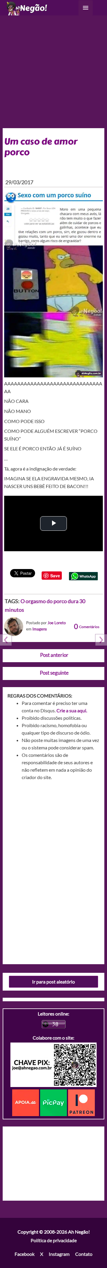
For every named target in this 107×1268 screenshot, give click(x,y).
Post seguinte (54, 673)
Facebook (24, 1254)
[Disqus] (53, 870)
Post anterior (54, 655)
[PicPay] (54, 1102)
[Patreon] (81, 1102)
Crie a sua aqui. (71, 710)
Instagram (59, 1254)
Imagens (39, 629)
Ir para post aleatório (53, 981)
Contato (83, 1254)
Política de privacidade (54, 1240)
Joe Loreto (57, 622)
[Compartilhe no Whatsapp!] (83, 575)
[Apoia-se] (26, 1102)
